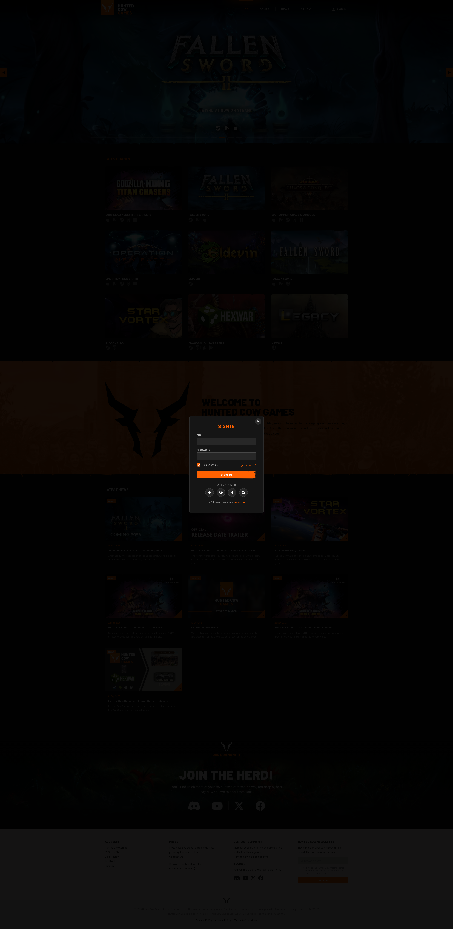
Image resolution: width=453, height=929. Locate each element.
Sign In (226, 474)
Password (203, 449)
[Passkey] (209, 492)
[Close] (258, 421)
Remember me (210, 464)
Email (200, 435)
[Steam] (243, 492)
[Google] (221, 492)
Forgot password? (246, 465)
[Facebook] (232, 492)
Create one (240, 501)
